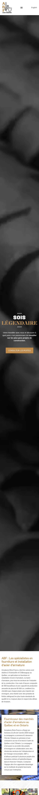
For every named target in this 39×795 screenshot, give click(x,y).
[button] (21, 7)
